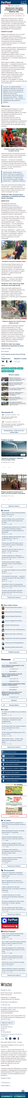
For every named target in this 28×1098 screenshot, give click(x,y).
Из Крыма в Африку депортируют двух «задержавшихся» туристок (13, 537)
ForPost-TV (4, 1028)
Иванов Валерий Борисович (13, 616)
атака (23, 454)
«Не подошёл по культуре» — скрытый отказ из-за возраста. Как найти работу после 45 (13, 577)
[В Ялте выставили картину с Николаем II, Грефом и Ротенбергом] (4, 392)
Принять (19, 1096)
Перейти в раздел (14, 652)
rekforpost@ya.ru (5, 1085)
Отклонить (7, 1096)
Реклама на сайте (6, 990)
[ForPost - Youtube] (14, 1039)
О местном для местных (12, 760)
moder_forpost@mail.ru (11, 1002)
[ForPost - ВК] (10, 1039)
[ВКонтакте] (3, 361)
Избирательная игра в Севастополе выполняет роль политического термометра (12, 693)
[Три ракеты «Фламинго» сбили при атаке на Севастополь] (14, 442)
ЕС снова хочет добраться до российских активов (14, 570)
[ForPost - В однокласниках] (18, 1039)
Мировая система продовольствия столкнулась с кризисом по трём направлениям (12, 719)
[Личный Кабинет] (22, 1)
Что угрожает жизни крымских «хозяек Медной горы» (17, 389)
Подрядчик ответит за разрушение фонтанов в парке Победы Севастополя (13, 585)
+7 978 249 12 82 (5, 1005)
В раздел (14, 700)
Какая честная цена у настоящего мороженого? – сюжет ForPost (16, 399)
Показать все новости (14, 597)
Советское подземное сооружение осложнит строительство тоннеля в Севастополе (12, 874)
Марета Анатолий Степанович (14, 634)
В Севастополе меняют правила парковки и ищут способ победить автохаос (12, 563)
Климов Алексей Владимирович (14, 643)
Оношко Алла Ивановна (12, 625)
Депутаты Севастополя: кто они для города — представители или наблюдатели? (12, 675)
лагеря (23, 488)
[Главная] (6, 2)
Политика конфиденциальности (17, 1094)
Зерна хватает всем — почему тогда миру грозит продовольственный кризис (12, 740)
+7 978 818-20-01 (5, 1082)
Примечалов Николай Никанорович (15, 638)
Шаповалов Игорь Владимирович (15, 629)
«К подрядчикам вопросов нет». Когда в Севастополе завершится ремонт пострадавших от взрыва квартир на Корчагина (14, 529)
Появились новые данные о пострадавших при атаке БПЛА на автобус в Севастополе (12, 851)
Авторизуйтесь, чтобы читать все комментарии (14, 431)
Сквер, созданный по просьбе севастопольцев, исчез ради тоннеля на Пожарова (13, 888)
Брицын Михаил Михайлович (13, 612)
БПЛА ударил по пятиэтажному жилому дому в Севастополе (13, 513)
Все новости (4, 1025)
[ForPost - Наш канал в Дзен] (21, 1039)
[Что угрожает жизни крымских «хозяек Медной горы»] (4, 387)
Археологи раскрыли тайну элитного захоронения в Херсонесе (16, 384)
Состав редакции (6, 1032)
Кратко (3, 1030)
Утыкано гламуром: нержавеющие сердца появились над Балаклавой (13, 684)
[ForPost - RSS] (6, 1039)
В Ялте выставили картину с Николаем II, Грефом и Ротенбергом (16, 394)
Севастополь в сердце (12, 764)
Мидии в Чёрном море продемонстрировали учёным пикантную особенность (17, 379)
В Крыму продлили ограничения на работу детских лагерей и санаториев (13, 492)
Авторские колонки (6, 1027)
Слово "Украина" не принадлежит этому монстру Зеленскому (13, 666)
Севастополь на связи (10, 752)
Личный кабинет (14, 705)
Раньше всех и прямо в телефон (14, 768)
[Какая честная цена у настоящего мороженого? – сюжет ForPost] (4, 397)
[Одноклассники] (6, 361)
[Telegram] (10, 361)
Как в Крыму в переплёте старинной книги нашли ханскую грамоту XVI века (17, 403)
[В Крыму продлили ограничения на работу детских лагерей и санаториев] (14, 475)
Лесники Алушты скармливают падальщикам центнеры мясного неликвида (13, 196)
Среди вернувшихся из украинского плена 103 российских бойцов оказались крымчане (14, 824)
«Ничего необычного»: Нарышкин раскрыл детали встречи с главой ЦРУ (13, 556)
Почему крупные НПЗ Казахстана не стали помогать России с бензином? (12, 544)
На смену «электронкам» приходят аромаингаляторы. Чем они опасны (12, 591)
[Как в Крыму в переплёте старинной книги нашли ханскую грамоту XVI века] (4, 402)
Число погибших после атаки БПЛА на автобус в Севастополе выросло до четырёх (13, 520)
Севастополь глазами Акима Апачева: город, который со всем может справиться (13, 935)
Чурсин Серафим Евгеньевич (13, 620)
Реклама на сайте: (6, 1078)
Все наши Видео (10, 756)
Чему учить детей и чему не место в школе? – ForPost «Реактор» (12, 550)
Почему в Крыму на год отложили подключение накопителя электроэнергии (12, 859)
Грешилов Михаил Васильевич (14, 647)
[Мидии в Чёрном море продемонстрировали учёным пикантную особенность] (4, 378)
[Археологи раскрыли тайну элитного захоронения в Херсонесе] (4, 383)
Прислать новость (14, 506)
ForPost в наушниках (12, 781)
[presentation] (3, 467)
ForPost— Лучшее (17, 1042)
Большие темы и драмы (12, 772)
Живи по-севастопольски (12, 776)
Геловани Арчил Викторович (13, 607)
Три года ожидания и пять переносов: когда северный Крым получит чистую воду (13, 949)
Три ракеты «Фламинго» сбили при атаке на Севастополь (12, 459)
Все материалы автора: (13, 354)
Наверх (23, 1091)
